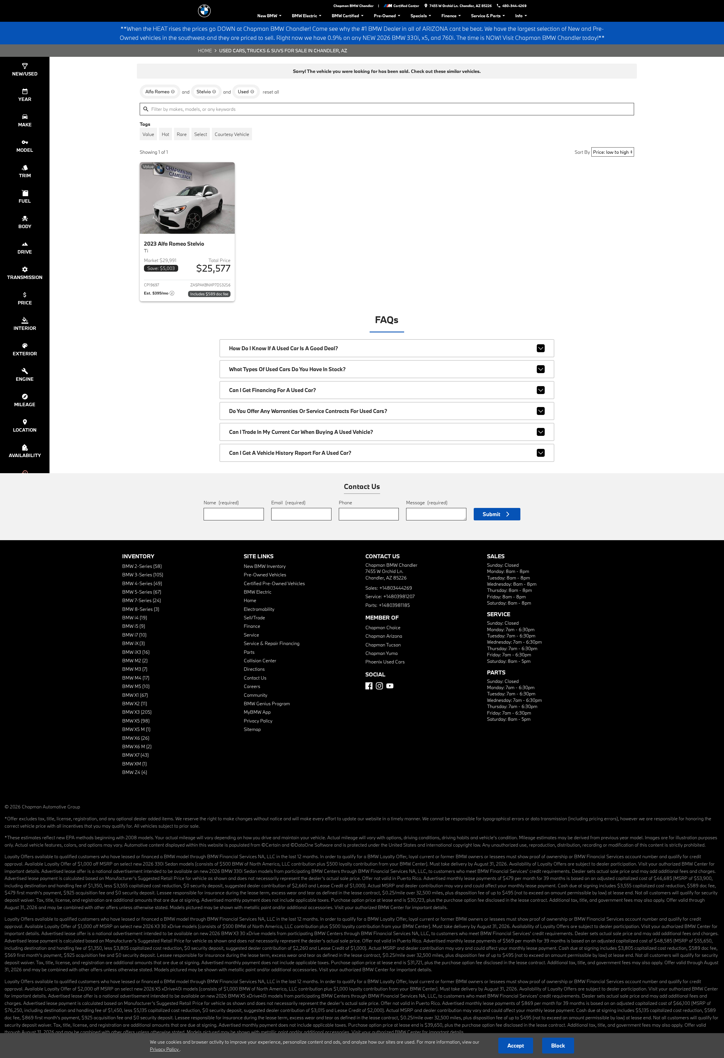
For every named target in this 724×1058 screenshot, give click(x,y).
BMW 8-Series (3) (140, 609)
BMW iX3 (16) (136, 652)
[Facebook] (369, 686)
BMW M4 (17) (135, 678)
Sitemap (252, 729)
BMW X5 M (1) (136, 729)
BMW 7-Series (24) (141, 600)
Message (426, 502)
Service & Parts (486, 15)
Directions (254, 669)
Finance (448, 15)
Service (251, 635)
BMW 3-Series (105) (142, 574)
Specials (419, 15)
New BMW (267, 15)
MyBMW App (257, 712)
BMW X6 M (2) (137, 746)
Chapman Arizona (383, 636)
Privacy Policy (258, 721)
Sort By (582, 152)
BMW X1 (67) (135, 695)
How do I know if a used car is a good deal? (283, 348)
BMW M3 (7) (134, 669)
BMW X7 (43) (135, 755)
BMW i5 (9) (133, 626)
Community (255, 695)
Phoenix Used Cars (385, 662)
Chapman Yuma (381, 653)
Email (288, 502)
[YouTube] (390, 686)
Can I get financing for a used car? (272, 390)
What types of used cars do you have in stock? (287, 369)
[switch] (148, 134)
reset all (271, 92)
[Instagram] (379, 686)
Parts (249, 652)
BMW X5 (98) (136, 721)
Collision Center (260, 660)
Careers (252, 686)
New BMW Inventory (265, 566)
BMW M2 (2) (135, 660)
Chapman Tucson (383, 645)
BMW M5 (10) (136, 686)
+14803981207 (399, 596)
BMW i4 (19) (134, 617)
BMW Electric (304, 15)
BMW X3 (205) (137, 712)
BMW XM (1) (134, 764)
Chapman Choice (382, 627)
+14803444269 (395, 588)
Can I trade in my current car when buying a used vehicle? (301, 432)
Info (519, 15)
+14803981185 (394, 605)
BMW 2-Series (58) (142, 566)
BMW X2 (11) (134, 703)
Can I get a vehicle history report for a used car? (290, 452)
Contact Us (255, 678)
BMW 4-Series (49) (142, 583)
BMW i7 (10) (134, 635)
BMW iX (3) (133, 643)
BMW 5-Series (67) (141, 592)
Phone (345, 502)
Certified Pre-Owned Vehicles (274, 583)
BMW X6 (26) (135, 738)
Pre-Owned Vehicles (265, 574)
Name (221, 502)
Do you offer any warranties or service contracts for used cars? (308, 411)
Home (205, 50)
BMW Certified (345, 15)
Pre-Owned (385, 15)
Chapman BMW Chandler (353, 5)
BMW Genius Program (267, 703)
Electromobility (259, 609)
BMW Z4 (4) (134, 772)
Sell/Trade (254, 617)
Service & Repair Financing (271, 643)
